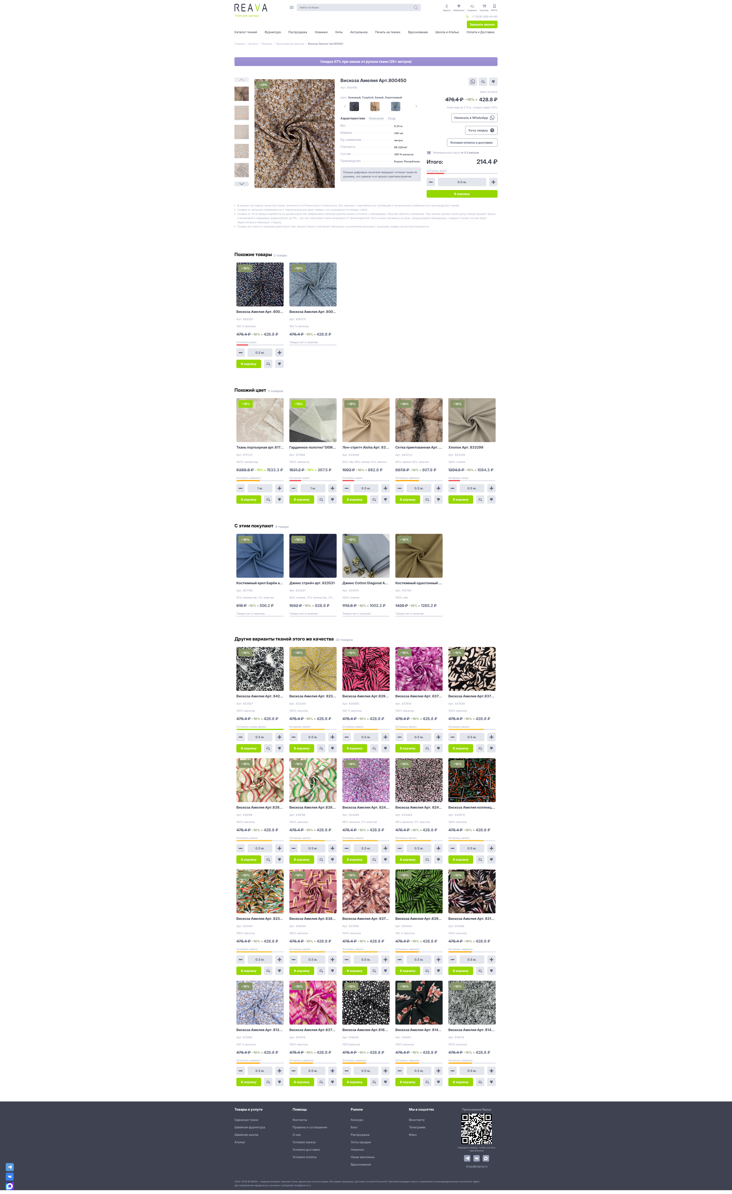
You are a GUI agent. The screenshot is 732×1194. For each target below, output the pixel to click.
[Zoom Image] (294, 133)
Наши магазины (363, 1157)
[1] (241, 94)
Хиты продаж (361, 1142)
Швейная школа (246, 1135)
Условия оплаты (305, 1157)
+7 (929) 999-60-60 (484, 16)
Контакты (300, 1120)
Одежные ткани (246, 1120)
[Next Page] (241, 184)
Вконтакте (417, 1120)
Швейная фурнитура (249, 1127)
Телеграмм (417, 1127)
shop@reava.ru (476, 1166)
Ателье (239, 1142)
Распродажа (360, 1135)
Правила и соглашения (310, 1127)
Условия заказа (304, 1142)
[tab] (352, 118)
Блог (354, 1127)
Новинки (357, 1149)
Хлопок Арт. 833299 (465, 447)
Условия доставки (306, 1149)
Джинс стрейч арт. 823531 (312, 583)
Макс (413, 1135)
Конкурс (357, 1120)
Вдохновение (361, 1164)
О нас (297, 1135)
